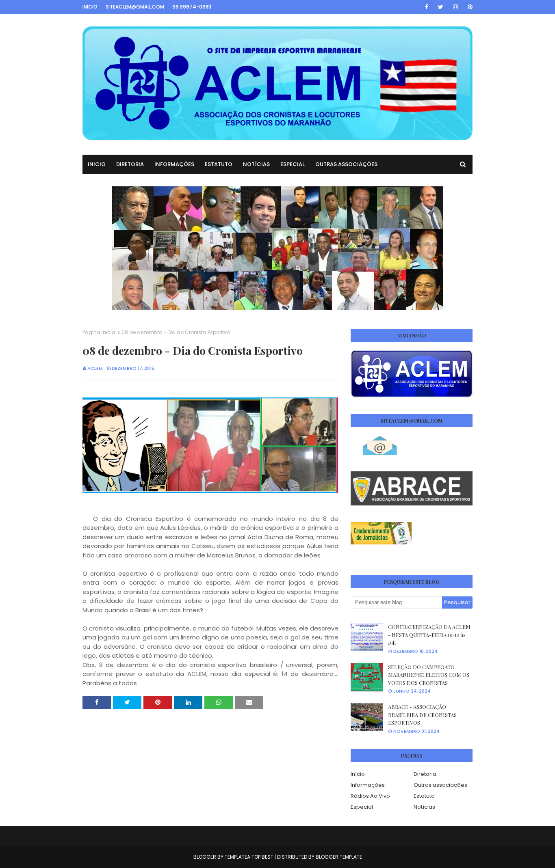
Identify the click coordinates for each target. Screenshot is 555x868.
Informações (368, 785)
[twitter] (440, 7)
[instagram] (455, 7)
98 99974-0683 (191, 6)
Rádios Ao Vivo (370, 796)
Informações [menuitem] (174, 164)
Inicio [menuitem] (97, 164)
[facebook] (426, 7)
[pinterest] (469, 7)
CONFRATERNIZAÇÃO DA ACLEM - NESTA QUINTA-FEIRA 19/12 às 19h (429, 634)
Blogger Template (339, 856)
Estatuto (424, 796)
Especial (362, 807)
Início (358, 774)
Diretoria (425, 774)
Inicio (90, 6)
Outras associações (440, 785)
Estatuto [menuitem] (218, 164)
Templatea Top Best (249, 856)
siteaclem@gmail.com (135, 6)
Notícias (424, 807)
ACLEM (95, 368)
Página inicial (99, 332)
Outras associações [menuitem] (346, 164)
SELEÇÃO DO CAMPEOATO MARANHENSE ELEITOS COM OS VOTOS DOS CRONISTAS (428, 674)
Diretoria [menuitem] (130, 164)
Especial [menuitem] (292, 164)
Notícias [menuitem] (256, 164)
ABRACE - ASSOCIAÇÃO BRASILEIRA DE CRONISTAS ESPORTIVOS (422, 714)
